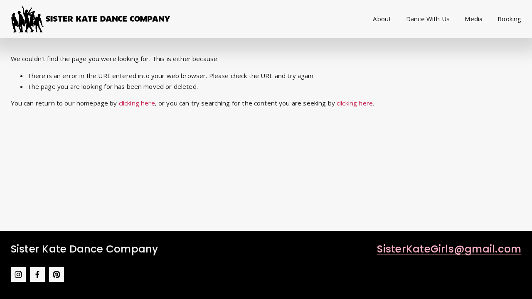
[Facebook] (37, 274)
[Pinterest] (56, 274)
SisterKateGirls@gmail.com (449, 249)
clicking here (137, 103)
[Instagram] (18, 274)
